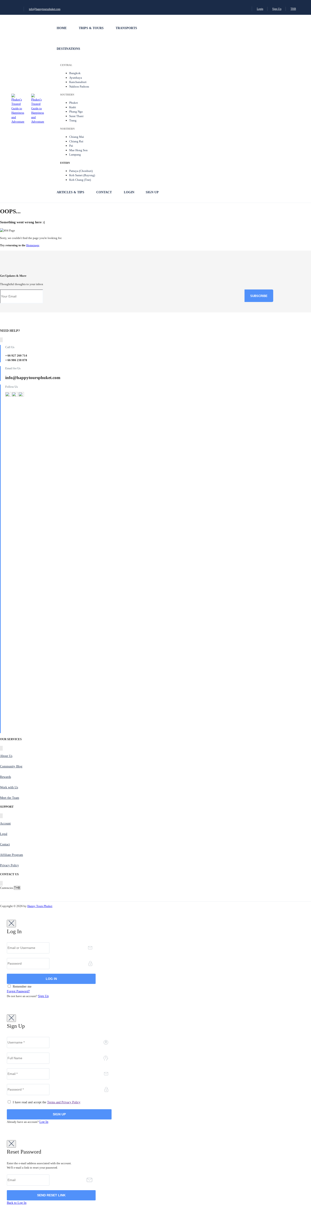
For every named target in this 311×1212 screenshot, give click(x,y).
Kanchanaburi (78, 82)
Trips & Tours (91, 28)
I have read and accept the (46, 1102)
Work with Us (9, 787)
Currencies (6, 888)
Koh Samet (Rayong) (82, 175)
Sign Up (276, 8)
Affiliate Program (11, 855)
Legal (3, 834)
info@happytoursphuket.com (44, 9)
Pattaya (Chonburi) (81, 171)
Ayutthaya (75, 77)
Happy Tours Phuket (39, 906)
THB (293, 8)
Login (260, 8)
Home (62, 28)
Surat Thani (76, 116)
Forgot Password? (18, 991)
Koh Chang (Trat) (80, 179)
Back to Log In (16, 1202)
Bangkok (75, 73)
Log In (43, 1122)
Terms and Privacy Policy (63, 1102)
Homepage (32, 245)
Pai (71, 145)
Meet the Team (9, 798)
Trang (72, 120)
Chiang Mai (76, 136)
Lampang (75, 154)
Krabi (72, 107)
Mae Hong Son (78, 150)
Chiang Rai (76, 141)
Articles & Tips (70, 192)
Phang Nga (76, 111)
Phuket (73, 102)
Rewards (5, 777)
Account (5, 823)
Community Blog (11, 766)
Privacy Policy (9, 865)
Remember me (21, 986)
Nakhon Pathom (79, 86)
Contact (104, 192)
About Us (6, 756)
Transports (126, 28)
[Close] (11, 923)
